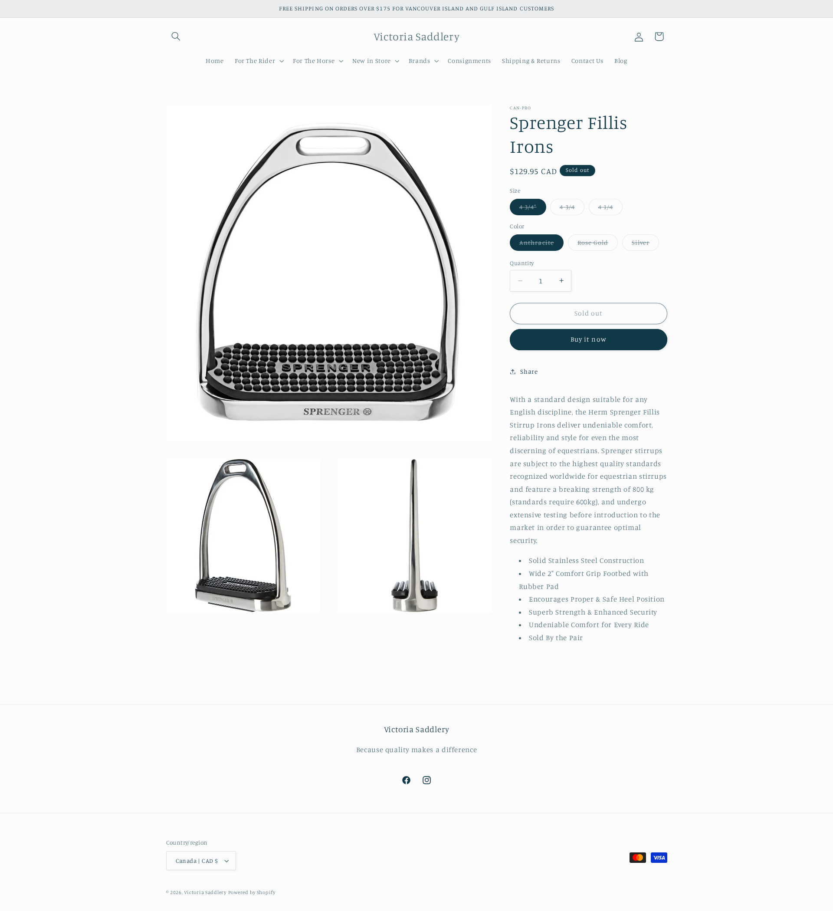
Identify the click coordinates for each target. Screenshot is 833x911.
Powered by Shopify (251, 892)
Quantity (522, 263)
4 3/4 (572, 209)
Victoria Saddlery (205, 892)
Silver (645, 244)
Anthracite (541, 244)
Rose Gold (597, 244)
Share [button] (529, 371)
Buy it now (589, 339)
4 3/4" (532, 209)
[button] (176, 36)
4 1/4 (610, 209)
